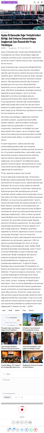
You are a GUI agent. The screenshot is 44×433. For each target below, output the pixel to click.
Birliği (10, 310)
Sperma (31, 310)
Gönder (7, 397)
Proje (24, 310)
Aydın (4, 310)
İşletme (17, 310)
